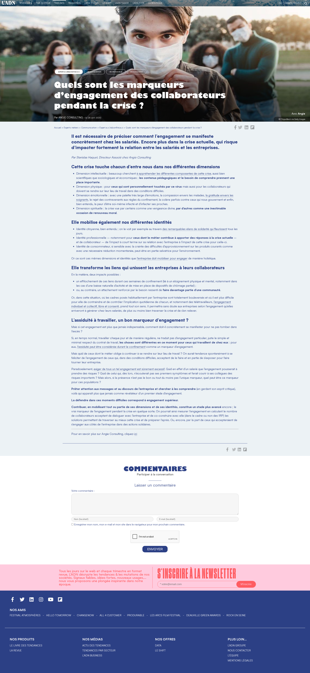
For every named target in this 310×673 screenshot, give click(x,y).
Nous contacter (239, 650)
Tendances (25, 3)
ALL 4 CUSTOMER (110, 615)
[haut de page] (304, 669)
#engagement (136, 72)
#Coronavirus (116, 72)
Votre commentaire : (82, 490)
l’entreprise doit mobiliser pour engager (162, 258)
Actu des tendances (96, 645)
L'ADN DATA (138, 3)
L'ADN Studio (91, 3)
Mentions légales (240, 660)
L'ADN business (92, 655)
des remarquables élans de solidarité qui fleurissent (194, 229)
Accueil (57, 127)
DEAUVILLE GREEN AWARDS (203, 615)
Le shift (160, 650)
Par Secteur (43, 3)
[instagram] (41, 601)
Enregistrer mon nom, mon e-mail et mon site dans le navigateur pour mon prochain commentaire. (129, 524)
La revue (16, 650)
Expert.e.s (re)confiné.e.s (68, 72)
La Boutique (155, 3)
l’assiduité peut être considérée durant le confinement (111, 346)
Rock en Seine (236, 615)
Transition (74, 3)
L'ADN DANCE (122, 3)
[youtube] (50, 601)
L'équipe (233, 655)
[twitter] (240, 128)
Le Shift (107, 3)
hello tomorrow (58, 615)
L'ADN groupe (237, 645)
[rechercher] (305, 3)
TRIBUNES (59, 3)
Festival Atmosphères (25, 615)
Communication (89, 127)
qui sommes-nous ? (290, 3)
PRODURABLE (135, 615)
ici (135, 434)
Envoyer (155, 549)
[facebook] (235, 128)
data (158, 645)
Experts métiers (71, 127)
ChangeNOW (85, 615)
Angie (301, 113)
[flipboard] (252, 128)
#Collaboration (94, 72)
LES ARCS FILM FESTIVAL (165, 615)
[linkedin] (246, 128)
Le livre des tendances (26, 645)
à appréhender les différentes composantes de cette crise (174, 173)
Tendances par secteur (98, 650)
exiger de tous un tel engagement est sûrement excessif (129, 369)
